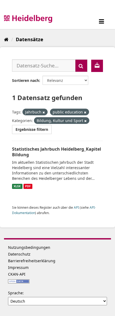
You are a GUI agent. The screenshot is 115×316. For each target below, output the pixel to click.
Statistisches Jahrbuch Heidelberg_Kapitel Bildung (56, 152)
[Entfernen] (44, 112)
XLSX (17, 186)
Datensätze (29, 39)
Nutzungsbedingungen (29, 247)
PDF (28, 186)
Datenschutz (19, 254)
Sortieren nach (25, 80)
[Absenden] (81, 65)
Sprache (15, 292)
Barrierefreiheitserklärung (31, 260)
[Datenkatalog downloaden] (97, 66)
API (76, 207)
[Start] (6, 39)
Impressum (18, 267)
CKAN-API (16, 274)
